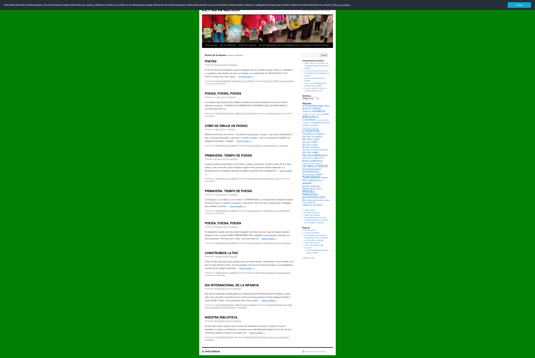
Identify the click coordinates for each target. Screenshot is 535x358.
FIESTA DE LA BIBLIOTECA (313, 158)
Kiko (306, 78)
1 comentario (283, 145)
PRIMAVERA (285, 211)
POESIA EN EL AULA (271, 178)
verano (327, 200)
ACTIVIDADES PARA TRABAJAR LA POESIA (316, 107)
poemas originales (287, 81)
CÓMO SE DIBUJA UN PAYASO (226, 126)
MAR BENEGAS (310, 171)
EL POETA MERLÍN (211, 351)
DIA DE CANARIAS (312, 136)
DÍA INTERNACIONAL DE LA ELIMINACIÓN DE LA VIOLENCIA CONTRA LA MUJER (294, 45)
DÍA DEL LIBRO (310, 152)
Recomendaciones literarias (313, 200)
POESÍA (308, 191)
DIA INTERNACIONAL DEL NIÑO (279, 305)
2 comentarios (285, 243)
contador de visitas (308, 258)
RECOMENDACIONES (313, 197)
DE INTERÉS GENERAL (224, 113)
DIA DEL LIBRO (309, 142)
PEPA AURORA (309, 180)
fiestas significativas (267, 272)
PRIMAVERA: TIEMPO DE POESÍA (228, 155)
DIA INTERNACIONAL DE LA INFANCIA (232, 285)
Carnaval (316, 122)
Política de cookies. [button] (341, 5)
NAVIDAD (311, 177)
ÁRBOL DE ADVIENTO (312, 205)
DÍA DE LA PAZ (309, 144)
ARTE (326, 114)
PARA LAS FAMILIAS (223, 81)
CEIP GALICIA (211, 45)
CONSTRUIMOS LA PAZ (221, 253)
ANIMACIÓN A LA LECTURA (312, 114)
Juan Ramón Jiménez (311, 169)
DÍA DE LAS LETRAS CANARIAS (315, 150)
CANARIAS (309, 119)
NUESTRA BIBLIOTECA (221, 317)
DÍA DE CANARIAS (228, 45)
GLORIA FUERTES (255, 145)
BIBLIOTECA (310, 117)
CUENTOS (310, 130)
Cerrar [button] (519, 5)
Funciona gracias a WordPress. (315, 351)
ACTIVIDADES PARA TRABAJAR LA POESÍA (317, 65)
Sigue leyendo (246, 76)
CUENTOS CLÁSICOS (313, 133)
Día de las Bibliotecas (314, 155)
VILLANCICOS (308, 202)
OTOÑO (324, 177)
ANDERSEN (319, 111)
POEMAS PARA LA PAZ (314, 91)
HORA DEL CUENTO (247, 45)
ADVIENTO (306, 111)
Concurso (325, 122)
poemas (270, 337)
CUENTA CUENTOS (310, 125)
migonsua (233, 65)
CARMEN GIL (307, 123)
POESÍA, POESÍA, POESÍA (223, 93)
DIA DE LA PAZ (253, 272)
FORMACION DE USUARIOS (255, 337)
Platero (320, 180)
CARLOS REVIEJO (322, 120)
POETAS (211, 61)
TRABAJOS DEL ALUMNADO (243, 81)
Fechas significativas (213, 307)
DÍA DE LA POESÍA (271, 81)
